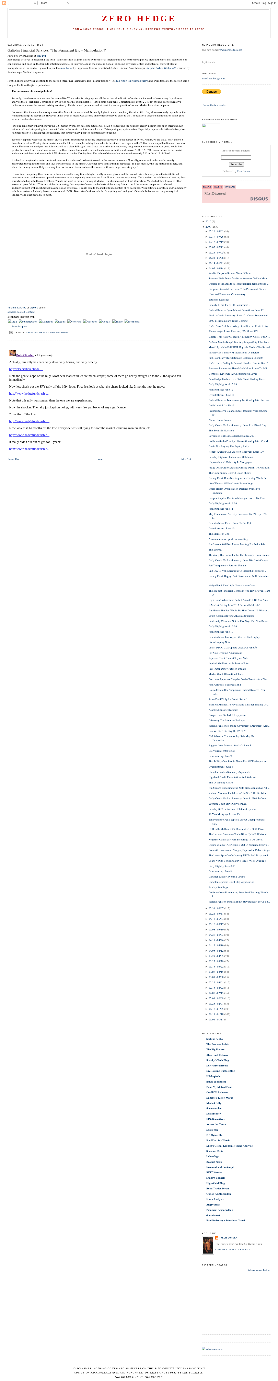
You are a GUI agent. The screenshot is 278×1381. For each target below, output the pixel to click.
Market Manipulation (53, 332)
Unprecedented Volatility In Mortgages (230, 462)
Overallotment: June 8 (221, 766)
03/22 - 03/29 (216, 961)
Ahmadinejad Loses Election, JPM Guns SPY (233, 331)
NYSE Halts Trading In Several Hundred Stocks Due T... (239, 363)
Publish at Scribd (17, 307)
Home (99, 459)
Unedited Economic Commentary (227, 294)
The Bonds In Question (221, 430)
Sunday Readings (218, 887)
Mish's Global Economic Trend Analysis (229, 1145)
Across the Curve (216, 1124)
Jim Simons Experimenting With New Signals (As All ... (239, 788)
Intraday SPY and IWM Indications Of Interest (234, 352)
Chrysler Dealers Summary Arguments (229, 772)
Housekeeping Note (219, 642)
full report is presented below (132, 80)
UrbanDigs (212, 1156)
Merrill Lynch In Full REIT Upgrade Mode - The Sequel (239, 347)
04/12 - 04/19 (216, 945)
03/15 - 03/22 (216, 966)
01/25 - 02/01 (216, 1003)
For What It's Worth (218, 1140)
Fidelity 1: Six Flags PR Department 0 (229, 305)
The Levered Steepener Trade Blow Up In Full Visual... (238, 834)
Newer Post (14, 459)
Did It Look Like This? (221, 405)
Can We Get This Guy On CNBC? (227, 731)
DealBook (212, 1129)
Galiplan (32, 332)
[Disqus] (99, 399)
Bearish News (214, 1162)
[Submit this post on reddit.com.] (60, 321)
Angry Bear (213, 1204)
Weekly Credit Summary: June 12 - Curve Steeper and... (239, 315)
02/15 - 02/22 (216, 987)
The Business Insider (218, 1044)
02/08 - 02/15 (216, 993)
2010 (208, 221)
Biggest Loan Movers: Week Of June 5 (230, 745)
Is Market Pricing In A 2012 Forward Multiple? (234, 605)
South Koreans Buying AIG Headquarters (231, 616)
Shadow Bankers (215, 1177)
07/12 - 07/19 (216, 242)
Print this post (19, 326)
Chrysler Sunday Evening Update (227, 876)
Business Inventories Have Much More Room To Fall (238, 368)
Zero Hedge (139, 18)
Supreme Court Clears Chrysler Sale (228, 658)
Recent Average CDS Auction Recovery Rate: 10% (237, 451)
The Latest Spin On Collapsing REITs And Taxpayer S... (239, 855)
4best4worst (213, 1215)
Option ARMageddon (218, 1194)
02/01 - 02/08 (216, 998)
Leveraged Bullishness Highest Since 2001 (232, 436)
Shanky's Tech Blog (217, 1060)
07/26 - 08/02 (216, 231)
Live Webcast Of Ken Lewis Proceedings (231, 483)
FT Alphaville (214, 1135)
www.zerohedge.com (230, 50)
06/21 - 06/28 (216, 258)
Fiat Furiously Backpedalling (225, 684)
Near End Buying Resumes (223, 710)
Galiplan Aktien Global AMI (161, 68)
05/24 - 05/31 (216, 913)
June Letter (66, 68)
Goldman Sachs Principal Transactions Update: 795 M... (239, 441)
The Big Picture (215, 1049)
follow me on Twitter (259, 1270)
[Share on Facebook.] (91, 321)
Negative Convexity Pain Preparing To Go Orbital (236, 839)
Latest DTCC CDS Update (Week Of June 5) (233, 647)
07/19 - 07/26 (216, 236)
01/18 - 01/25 (216, 1009)
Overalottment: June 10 (221, 528)
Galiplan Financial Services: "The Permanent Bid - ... (237, 289)
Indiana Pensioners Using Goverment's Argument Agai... (239, 725)
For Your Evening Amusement (225, 653)
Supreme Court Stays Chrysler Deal (228, 803)
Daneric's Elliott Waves (219, 1097)
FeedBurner (243, 171)
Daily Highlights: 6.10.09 (223, 626)
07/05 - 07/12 (216, 247)
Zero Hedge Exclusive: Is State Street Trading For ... (237, 379)
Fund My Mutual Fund (219, 1087)
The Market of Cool (219, 533)
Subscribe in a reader (214, 105)
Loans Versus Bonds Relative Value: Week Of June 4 (237, 860)
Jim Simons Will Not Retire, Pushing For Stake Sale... (238, 544)
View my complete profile (233, 1249)
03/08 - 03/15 (216, 972)
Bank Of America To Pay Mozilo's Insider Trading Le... (238, 704)
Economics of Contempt (220, 1167)
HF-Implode (213, 1076)
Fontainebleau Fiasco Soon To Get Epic (230, 523)
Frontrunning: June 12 (221, 389)
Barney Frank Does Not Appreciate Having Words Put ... (239, 478)
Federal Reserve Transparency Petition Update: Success (239, 400)
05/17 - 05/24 (216, 919)
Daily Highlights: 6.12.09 (223, 384)
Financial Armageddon (219, 1210)
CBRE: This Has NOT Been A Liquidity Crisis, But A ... (239, 336)
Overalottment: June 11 (221, 395)
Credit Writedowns (217, 1092)
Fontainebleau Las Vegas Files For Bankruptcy (234, 637)
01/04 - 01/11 (216, 1019)
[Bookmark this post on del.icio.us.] (46, 321)
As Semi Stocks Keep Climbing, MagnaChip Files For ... (239, 342)
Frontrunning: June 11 (221, 508)
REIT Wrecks (214, 1172)
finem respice (213, 1108)
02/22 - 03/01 (216, 982)
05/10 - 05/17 (216, 924)
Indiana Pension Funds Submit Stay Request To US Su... (239, 901)
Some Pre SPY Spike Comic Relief (227, 699)
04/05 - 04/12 (216, 950)
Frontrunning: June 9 (220, 756)
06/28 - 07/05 (216, 252)
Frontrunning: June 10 (221, 631)
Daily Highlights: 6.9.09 (222, 750)
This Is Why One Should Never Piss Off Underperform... (239, 761)
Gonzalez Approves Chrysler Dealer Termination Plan (238, 679)
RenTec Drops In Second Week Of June (230, 273)
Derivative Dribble (217, 1065)
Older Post (185, 459)
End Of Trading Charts (221, 782)
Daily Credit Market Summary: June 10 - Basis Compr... (239, 560)
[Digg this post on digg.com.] (13, 321)
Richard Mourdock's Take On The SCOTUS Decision (238, 793)
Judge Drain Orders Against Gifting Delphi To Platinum (239, 467)
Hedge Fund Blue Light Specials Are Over (232, 585)
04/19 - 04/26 (216, 940)
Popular (230, 186)
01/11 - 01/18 (216, 1014)
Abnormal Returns (217, 1055)
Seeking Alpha (214, 1039)
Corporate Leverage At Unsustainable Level (233, 373)
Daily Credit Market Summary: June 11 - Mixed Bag (237, 425)
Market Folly (213, 1103)
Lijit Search (208, 62)
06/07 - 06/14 (216, 268)
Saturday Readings (219, 299)
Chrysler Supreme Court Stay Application (231, 882)
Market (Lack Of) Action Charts (226, 674)
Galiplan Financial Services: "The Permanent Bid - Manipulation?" (57, 50)
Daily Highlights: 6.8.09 (222, 866)
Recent (218, 186)
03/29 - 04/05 (216, 956)
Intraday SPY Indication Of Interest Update (232, 809)
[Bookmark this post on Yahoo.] (118, 321)
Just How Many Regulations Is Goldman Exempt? (236, 358)
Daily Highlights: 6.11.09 (223, 503)
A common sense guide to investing (228, 539)
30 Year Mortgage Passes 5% (224, 814)
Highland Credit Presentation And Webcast (232, 777)
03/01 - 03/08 (216, 977)
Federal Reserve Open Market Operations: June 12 (236, 310)
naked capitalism (216, 1081)
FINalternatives (215, 1119)
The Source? (215, 549)
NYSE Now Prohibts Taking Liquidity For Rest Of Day (238, 326)
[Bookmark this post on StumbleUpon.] (28, 321)
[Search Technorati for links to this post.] (132, 321)
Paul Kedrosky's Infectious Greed (225, 1220)
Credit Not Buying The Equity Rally (229, 446)
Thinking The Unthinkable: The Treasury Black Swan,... (239, 555)
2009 (208, 226)
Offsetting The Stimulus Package (227, 720)
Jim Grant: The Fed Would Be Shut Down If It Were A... (239, 610)
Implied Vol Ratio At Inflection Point (229, 663)
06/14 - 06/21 (216, 263)
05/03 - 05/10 (216, 929)
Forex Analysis (214, 1199)
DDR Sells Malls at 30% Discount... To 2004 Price (236, 829)
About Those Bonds (220, 420)
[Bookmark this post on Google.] (105, 321)
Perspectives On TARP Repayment (227, 715)
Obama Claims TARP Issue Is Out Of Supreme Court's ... (239, 845)
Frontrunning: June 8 (220, 871)
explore (34, 307)
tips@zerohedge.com (213, 78)
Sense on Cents (214, 1151)
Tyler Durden (228, 1238)
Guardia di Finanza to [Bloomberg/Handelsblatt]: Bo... (238, 283)
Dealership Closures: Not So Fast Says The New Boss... (238, 621)
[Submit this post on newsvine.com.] (75, 321)
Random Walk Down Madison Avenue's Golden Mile (238, 278)
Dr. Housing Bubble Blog (220, 1071)
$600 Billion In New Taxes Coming (228, 320)
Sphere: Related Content (21, 312)
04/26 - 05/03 (216, 935)
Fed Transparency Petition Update (227, 565)
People (207, 186)
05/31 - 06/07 (216, 908)
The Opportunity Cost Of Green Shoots (230, 473)
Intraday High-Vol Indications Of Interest (231, 457)
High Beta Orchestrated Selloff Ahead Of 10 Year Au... (238, 600)
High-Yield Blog (215, 1183)
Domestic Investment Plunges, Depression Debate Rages (239, 850)
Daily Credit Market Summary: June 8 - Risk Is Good (238, 798)
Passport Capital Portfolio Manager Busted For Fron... (238, 498)
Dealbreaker (213, 1113)
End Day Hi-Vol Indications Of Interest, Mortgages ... (237, 571)
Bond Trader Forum (218, 1188)
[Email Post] (11, 332)
